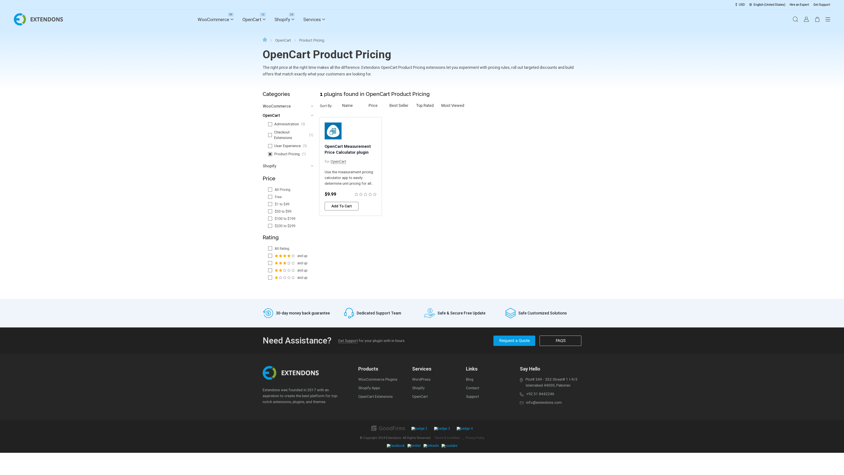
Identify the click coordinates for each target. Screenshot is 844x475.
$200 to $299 (285, 226)
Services (312, 19)
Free (278, 197)
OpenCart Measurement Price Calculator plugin (348, 149)
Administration (289, 124)
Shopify (282, 19)
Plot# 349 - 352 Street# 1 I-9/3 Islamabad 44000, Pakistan (551, 382)
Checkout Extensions (293, 135)
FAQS (561, 340)
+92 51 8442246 (540, 394)
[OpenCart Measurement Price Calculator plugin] (351, 131)
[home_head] (38, 24)
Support (472, 396)
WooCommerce (213, 19)
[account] (806, 19)
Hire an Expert (799, 4)
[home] (291, 378)
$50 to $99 (283, 211)
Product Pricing (290, 154)
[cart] (817, 19)
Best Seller (398, 105)
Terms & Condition (447, 438)
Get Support (821, 4)
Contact (472, 388)
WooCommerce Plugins (377, 379)
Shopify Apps (369, 388)
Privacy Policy (475, 438)
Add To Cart (341, 206)
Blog (469, 379)
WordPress (421, 379)
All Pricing (282, 190)
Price (373, 105)
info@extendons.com (544, 402)
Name (347, 105)
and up (302, 256)
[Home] (265, 40)
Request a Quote (514, 340)
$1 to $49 (282, 204)
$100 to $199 (285, 219)
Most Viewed (452, 105)
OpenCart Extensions (375, 396)
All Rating (282, 249)
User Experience (290, 146)
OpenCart (251, 19)
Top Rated (425, 105)
